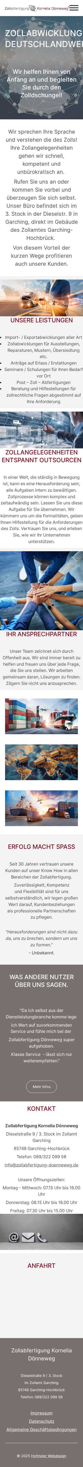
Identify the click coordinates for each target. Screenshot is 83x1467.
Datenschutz (41, 1421)
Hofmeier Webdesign (48, 1456)
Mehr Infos (41, 1086)
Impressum (42, 1413)
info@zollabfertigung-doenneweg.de (41, 1164)
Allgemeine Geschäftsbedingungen (41, 1429)
